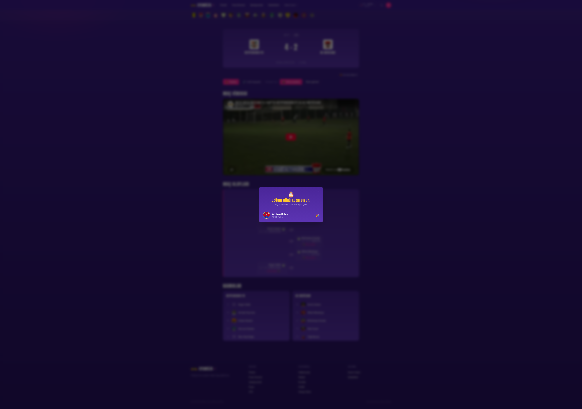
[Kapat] (318, 191)
